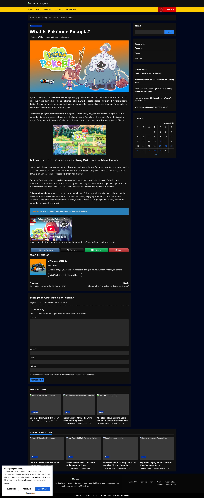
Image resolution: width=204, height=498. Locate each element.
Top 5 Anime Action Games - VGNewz (52, 303)
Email (32, 358)
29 (155, 150)
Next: (108, 284)
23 (160, 146)
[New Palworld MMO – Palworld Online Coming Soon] (79, 404)
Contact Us (71, 10)
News (38, 10)
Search (138, 26)
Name (33, 349)
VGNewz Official (37, 37)
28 (149, 150)
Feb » (156, 154)
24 (166, 146)
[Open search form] (156, 9)
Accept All (42, 489)
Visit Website (56, 275)
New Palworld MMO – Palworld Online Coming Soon (77, 419)
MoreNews (113, 495)
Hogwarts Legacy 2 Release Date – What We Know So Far (156, 463)
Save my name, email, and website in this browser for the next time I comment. (63, 375)
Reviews (47, 10)
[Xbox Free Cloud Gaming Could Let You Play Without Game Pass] (113, 404)
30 (160, 150)
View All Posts (74, 275)
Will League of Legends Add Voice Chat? (151, 107)
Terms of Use (170, 484)
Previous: (48, 284)
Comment (34, 317)
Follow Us (170, 10)
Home (30, 10)
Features (59, 10)
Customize (11, 489)
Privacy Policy (169, 482)
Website (33, 366)
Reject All (27, 489)
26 (138, 150)
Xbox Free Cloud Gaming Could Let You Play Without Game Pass (112, 419)
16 (160, 141)
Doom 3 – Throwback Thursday (44, 418)
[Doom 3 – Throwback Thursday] (45, 404)
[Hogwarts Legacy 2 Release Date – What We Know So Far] (157, 448)
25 (171, 146)
